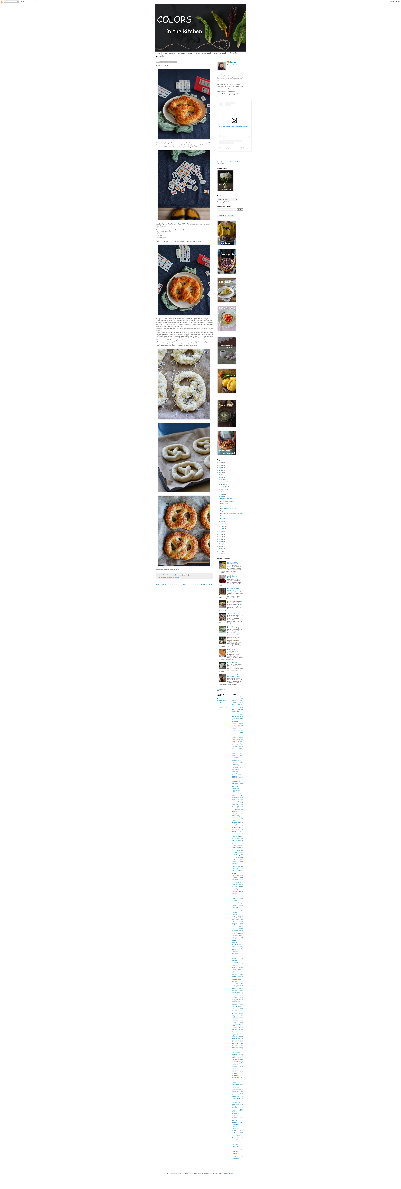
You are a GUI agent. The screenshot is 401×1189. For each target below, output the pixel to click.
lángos (241, 917)
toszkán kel (238, 1104)
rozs (242, 1043)
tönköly (177, 577)
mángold (241, 948)
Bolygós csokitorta (225, 511)
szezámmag (235, 1084)
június (222, 494)
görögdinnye (240, 833)
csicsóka (241, 766)
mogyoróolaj (235, 971)
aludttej (241, 702)
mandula (235, 944)
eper (238, 792)
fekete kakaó (235, 802)
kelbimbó (234, 875)
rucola (233, 1047)
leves (233, 928)
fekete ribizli (239, 804)
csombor (241, 777)
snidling (234, 1056)
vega (241, 1130)
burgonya (235, 736)
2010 (220, 554)
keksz (234, 874)
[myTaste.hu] (221, 689)
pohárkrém (235, 1017)
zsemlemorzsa (236, 1158)
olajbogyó (235, 988)
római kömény (239, 1042)
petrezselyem (236, 1010)
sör (238, 1059)
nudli (233, 983)
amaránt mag (235, 704)
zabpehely (235, 1144)
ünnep (241, 1122)
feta (242, 809)
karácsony (235, 865)
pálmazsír (241, 995)
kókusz (241, 886)
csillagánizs (235, 767)
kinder (237, 882)
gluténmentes (236, 827)
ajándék (234, 700)
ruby (242, 1045)
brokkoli (241, 732)
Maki (242, 939)
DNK (233, 785)
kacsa (233, 850)
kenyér (163, 577)
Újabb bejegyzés (161, 584)
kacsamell (241, 852)
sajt (173, 577)
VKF (233, 1137)
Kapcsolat (172, 53)
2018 (220, 534)
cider (233, 748)
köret (233, 907)
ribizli (233, 1038)
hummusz (234, 845)
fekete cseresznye (237, 799)
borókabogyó (240, 728)
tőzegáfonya (235, 1117)
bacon (241, 713)
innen (177, 569)
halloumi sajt (235, 842)
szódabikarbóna (236, 1087)
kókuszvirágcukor (236, 895)
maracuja (234, 949)
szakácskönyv (236, 1065)
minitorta (234, 969)
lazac (233, 919)
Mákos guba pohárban (233, 637)
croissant (234, 755)
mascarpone (236, 957)
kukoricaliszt (235, 912)
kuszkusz (240, 916)
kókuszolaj (234, 891)
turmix (241, 1117)
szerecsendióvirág (236, 1080)
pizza (242, 1015)
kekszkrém (240, 873)
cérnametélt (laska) (237, 743)
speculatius (235, 1061)
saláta (241, 1049)
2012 (220, 549)
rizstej (233, 1041)
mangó (234, 948)
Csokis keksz (224, 503)
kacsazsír (234, 854)
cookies (234, 751)
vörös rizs (240, 1137)
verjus (233, 1135)
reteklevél (234, 1036)
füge (242, 818)
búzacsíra (241, 736)
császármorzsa (239, 762)
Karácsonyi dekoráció (219, 53)
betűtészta (234, 723)
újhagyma (235, 1120)
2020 (220, 477)
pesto (241, 1008)
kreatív (241, 907)
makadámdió (235, 939)
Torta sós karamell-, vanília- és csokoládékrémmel (235, 675)
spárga (241, 1059)
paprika (241, 999)
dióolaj (236, 783)
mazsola (234, 960)
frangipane (234, 818)
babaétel (240, 709)
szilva (241, 1084)
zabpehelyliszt (236, 1146)
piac (237, 1011)
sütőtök (241, 1063)
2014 (220, 544)
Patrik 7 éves (222, 700)
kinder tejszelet (239, 884)
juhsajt (241, 849)
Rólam (165, 53)
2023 (220, 470)
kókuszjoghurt (235, 888)
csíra (242, 773)
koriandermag (235, 902)
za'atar (237, 1142)
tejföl (242, 1094)
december (224, 479)
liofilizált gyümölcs (236, 932)
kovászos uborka (236, 903)
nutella (238, 983)
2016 (220, 539)
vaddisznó (234, 1126)
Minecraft (241, 967)
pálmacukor (234, 995)
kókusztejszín (235, 893)
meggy (234, 964)
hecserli (237, 843)
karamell (240, 866)
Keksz (220, 703)
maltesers (241, 940)
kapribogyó (235, 863)
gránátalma (235, 834)
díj (242, 781)
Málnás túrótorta (232, 576)
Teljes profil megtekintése (234, 65)
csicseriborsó (235, 766)
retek (236, 1034)
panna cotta (235, 999)
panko (241, 997)
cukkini (241, 755)
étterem (241, 793)
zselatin (234, 1157)
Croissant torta (223, 707)
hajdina (239, 840)
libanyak (241, 928)
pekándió (234, 1004)
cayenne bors (239, 739)
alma (241, 700)
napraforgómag (236, 979)
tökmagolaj (234, 1107)
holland (241, 843)
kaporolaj (234, 861)
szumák (234, 1091)
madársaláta (235, 935)
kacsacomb (240, 850)
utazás (241, 1120)
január (223, 528)
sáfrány (241, 1047)
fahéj (241, 795)
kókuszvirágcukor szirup (237, 896)
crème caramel (237, 753)
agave (241, 699)
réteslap (241, 1036)
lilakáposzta (235, 930)
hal (242, 840)
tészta (238, 1098)
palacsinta (240, 994)
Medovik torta (231, 650)
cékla (233, 741)
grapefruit (241, 834)
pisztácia (234, 1013)
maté (242, 958)
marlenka (241, 955)
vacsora (235, 1125)
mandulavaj (240, 946)
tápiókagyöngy (239, 1093)
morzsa (241, 972)
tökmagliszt (240, 1106)
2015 (220, 541)
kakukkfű (240, 858)
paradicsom (236, 1001)
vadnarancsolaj (235, 1128)
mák (242, 937)
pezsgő (233, 1011)
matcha (234, 958)
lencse (234, 921)
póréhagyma (235, 1019)
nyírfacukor (235, 987)
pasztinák (234, 1002)
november (224, 482)
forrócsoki (234, 813)
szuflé (241, 1089)
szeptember (224, 487)
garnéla (234, 824)
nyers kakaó (240, 985)
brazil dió (234, 732)
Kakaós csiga (224, 518)
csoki (234, 777)
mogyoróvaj (235, 972)
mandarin (234, 942)
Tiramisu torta (231, 613)
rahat (242, 1029)
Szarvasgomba (235, 1070)
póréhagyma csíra (237, 1020)
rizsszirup (240, 1040)
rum (237, 1047)
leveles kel (235, 925)
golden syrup (239, 829)
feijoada (241, 797)
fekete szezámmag (237, 806)
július (222, 491)
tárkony (233, 1094)
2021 (220, 475)
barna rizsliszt (239, 720)
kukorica (234, 910)
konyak (241, 898)
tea (240, 1094)
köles (242, 903)
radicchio (237, 1029)
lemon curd (239, 919)
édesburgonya (236, 786)
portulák (234, 1022)
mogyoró (240, 969)
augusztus (224, 489)
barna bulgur (235, 718)
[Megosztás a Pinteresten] (188, 575)
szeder (241, 1072)
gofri (233, 829)
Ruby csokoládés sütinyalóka (228, 508)
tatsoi (237, 1094)
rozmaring (235, 1043)
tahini (242, 1091)
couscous (240, 751)
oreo (233, 990)
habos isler (240, 838)
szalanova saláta (237, 1066)
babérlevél (234, 713)
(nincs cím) (230, 626)
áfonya (241, 697)
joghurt (241, 847)
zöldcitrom (235, 1153)
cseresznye (235, 764)
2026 (220, 462)
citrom (241, 748)
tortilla (233, 1104)
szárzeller (234, 1071)
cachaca (234, 737)
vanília (234, 1130)
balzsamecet (235, 714)
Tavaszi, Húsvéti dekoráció (203, 53)
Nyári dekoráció (232, 53)
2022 (220, 472)
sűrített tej (235, 1063)
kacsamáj (234, 852)
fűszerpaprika (236, 822)
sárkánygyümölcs (236, 1052)
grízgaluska (234, 836)
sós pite (234, 1059)
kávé (233, 870)
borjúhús (234, 728)
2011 (220, 551)
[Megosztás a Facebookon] (186, 575)
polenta (241, 1017)
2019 (220, 532)
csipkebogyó (235, 773)
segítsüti (234, 1054)
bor (238, 727)
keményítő (234, 877)
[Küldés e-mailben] (180, 575)
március (223, 524)
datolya (241, 778)
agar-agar (234, 698)
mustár (234, 976)
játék (233, 847)
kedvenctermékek (236, 872)
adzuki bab (235, 697)
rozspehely (235, 1045)
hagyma (234, 840)
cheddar (234, 744)
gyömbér (240, 836)
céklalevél (240, 741)
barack (234, 716)
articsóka (234, 707)
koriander (234, 900)
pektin (233, 1008)
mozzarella (234, 974)
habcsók (234, 838)
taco (238, 1091)
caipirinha (241, 737)
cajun (233, 739)
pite (237, 1015)
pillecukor (241, 1011)
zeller (233, 1148)
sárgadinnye (235, 1050)
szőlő (238, 1089)
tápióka (233, 1093)
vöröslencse (235, 1141)
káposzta (241, 861)
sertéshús (240, 1054)
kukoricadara (240, 910)
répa (233, 1035)
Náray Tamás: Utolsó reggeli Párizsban (231, 513)
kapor (241, 859)
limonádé (241, 930)
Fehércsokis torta (232, 662)
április (222, 521)
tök (242, 1104)
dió (233, 783)
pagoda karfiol (236, 992)
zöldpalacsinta (235, 1155)
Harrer (233, 843)
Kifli (221, 506)
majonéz (241, 935)
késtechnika (235, 879)
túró (233, 1119)
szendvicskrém (237, 1077)
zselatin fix (240, 1157)
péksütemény (168, 577)
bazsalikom (235, 721)
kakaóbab (234, 857)
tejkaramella (235, 1096)
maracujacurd (235, 951)
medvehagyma (235, 962)
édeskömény (235, 788)
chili (233, 746)
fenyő (233, 809)
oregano (241, 988)
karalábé (234, 866)
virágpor (238, 1135)
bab (233, 709)
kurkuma (234, 916)
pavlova (241, 1002)
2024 (220, 467)
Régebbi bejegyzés (206, 584)
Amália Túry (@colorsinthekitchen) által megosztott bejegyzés (239, 148)
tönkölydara (235, 1111)
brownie (234, 734)
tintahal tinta (240, 1100)
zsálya (241, 1155)
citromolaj (234, 750)
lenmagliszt (234, 923)
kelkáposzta (240, 875)
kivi (232, 886)
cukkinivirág (235, 757)
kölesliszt (234, 905)
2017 (220, 536)
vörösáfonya (235, 1139)
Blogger (231, 1173)
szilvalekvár (234, 1086)
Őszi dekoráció (160, 56)
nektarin (241, 981)
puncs (241, 1025)
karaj (242, 865)
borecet (241, 727)
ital (242, 845)
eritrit (242, 792)
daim (233, 778)
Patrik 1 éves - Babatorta (227, 501)
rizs (236, 1040)
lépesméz (241, 923)
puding (241, 1024)
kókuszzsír (235, 898)
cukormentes (235, 760)
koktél (236, 886)
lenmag (241, 921)
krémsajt (234, 909)
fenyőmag (237, 809)
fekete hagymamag (237, 801)
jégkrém (237, 847)
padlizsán (240, 990)
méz (233, 967)
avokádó (241, 707)
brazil (242, 730)
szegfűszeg (235, 1075)
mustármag (240, 976)
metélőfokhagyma (236, 965)
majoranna (234, 937)
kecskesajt (240, 870)
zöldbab (241, 1149)
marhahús (234, 955)
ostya (236, 990)
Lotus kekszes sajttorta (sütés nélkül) (233, 589)
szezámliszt (234, 1082)
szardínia (234, 1068)
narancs (234, 981)
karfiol (241, 868)
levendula (241, 926)
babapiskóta (235, 711)
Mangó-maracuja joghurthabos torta (232, 562)
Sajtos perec (223, 516)
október (223, 484)
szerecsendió (236, 1079)
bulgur (241, 734)
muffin (241, 974)
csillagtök (241, 767)
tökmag (234, 1106)
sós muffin (240, 1057)
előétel (234, 792)
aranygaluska (240, 706)
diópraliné (241, 783)
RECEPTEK (181, 53)
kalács (233, 859)
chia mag (240, 744)
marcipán (235, 953)
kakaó (241, 856)
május (222, 496)
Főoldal (158, 53)
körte (237, 907)
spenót (241, 1061)
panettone (234, 997)
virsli (242, 1135)
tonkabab (234, 1102)
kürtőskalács (235, 917)
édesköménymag (236, 790)
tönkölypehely (235, 1113)
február (223, 526)
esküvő (233, 793)
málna (234, 941)
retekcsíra (241, 1034)
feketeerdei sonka (237, 808)
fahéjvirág (234, 797)
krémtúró (241, 909)
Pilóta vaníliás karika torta (234, 601)
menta (241, 964)
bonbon (234, 727)
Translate (231, 202)
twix (237, 1119)
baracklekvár (240, 716)
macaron (240, 933)
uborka (241, 1119)
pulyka (234, 1026)
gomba (234, 831)
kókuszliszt (235, 889)
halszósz (241, 842)
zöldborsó (235, 1151)
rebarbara (234, 1033)
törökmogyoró (235, 1115)
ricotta (238, 1038)
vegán (234, 1132)
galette (241, 822)
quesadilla (234, 1027)
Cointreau (240, 750)
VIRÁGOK (190, 53)
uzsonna (234, 1122)
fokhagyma (235, 811)
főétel (241, 813)
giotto (242, 825)
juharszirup (235, 849)
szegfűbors (235, 1073)
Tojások (221, 705)
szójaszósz (234, 1089)
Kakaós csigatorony (226, 498)
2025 (220, 465)
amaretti (241, 704)
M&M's (233, 933)
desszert (236, 781)
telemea (234, 1098)
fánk (238, 797)
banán (241, 714)
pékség (241, 1004)
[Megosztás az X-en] (184, 575)
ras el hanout (237, 1031)
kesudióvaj (234, 881)
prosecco (237, 1024)
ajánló (238, 700)
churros (236, 746)
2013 (220, 546)
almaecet (234, 702)
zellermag (238, 1148)
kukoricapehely (236, 914)
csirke (233, 774)
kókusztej (240, 891)
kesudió (241, 879)
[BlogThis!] (182, 575)
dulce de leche (239, 785)
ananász (234, 706)
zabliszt (241, 1142)
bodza (233, 725)
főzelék (241, 817)
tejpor (242, 1096)
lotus (242, 932)
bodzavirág (240, 725)
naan (233, 978)
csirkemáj (240, 774)
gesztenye (238, 824)
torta (241, 1102)
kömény (241, 905)
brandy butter (235, 730)
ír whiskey (239, 845)
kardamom (235, 868)
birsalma (241, 723)
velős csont (240, 1134)
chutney (241, 746)
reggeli (241, 1033)
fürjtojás (234, 820)
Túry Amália (232, 62)
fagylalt (233, 795)
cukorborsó (234, 759)
